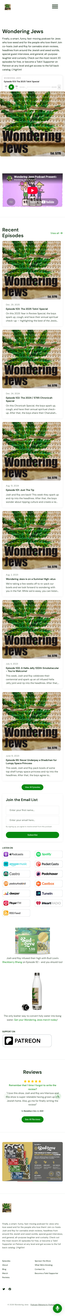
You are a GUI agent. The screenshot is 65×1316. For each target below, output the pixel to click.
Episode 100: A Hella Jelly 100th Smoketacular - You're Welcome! (32, 669)
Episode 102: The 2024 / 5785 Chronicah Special (29, 399)
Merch (5, 1273)
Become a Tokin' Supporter (46, 1273)
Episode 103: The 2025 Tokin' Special (27, 308)
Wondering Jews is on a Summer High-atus (30, 579)
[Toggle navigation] (55, 7)
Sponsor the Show (43, 1261)
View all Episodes (32, 787)
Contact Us (40, 1269)
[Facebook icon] (9, 1289)
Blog (4, 1269)
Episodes (6, 1261)
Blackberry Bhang (12, 962)
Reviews (6, 1277)
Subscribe (32, 834)
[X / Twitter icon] (3, 1289)
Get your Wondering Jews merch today (35, 1019)
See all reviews (32, 1119)
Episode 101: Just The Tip (20, 490)
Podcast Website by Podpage (43, 1304)
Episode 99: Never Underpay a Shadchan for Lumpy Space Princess (31, 762)
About (5, 1265)
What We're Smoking (43, 1265)
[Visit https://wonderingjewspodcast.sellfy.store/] (32, 990)
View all (55, 233)
